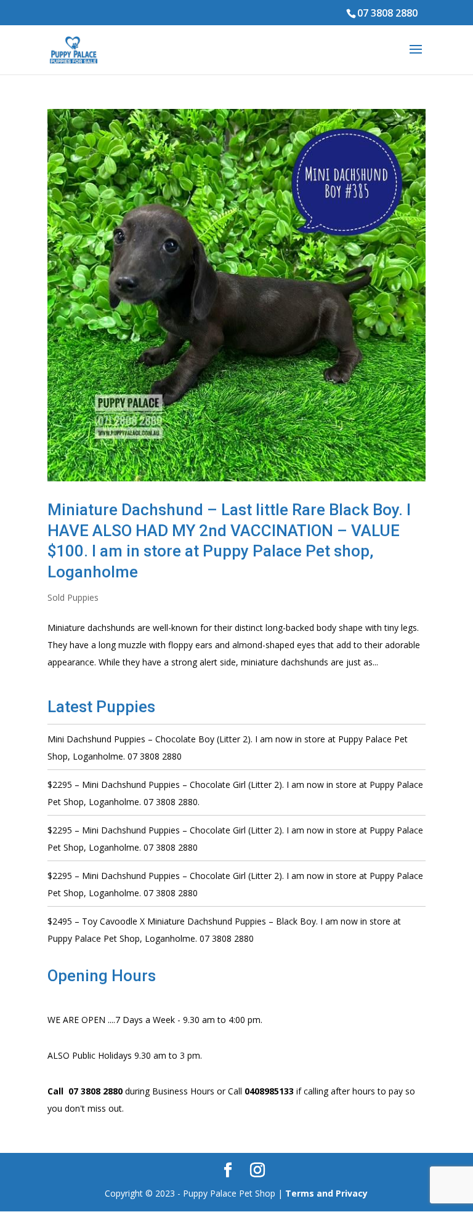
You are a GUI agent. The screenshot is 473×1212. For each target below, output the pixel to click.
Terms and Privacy (326, 1193)
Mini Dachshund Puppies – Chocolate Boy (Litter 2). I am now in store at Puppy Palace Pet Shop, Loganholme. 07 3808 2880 (227, 747)
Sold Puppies (73, 597)
